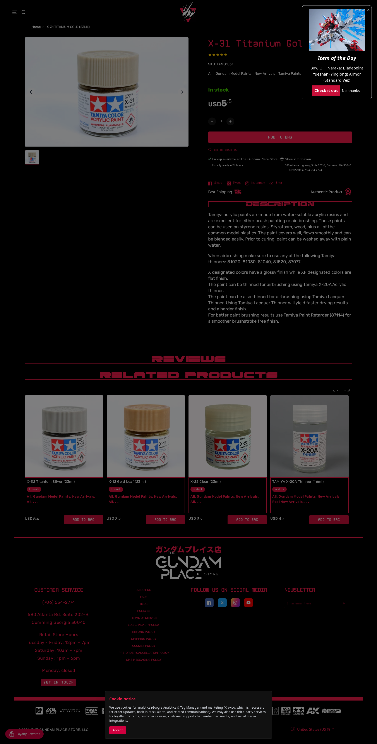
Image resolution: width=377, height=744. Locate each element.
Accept (118, 730)
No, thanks (351, 90)
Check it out (326, 90)
